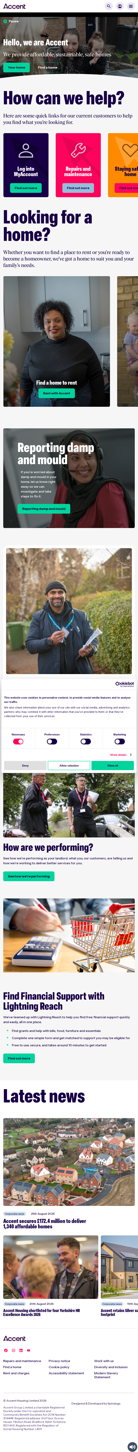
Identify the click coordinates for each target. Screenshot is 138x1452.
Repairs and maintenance (22, 1361)
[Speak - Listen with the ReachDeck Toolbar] (132, 1447)
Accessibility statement (66, 1373)
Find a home (12, 1367)
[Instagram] (13, 1350)
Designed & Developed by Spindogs (96, 1403)
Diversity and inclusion (111, 1367)
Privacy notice (59, 1361)
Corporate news (14, 1213)
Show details (118, 754)
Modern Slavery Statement (106, 1375)
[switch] (52, 741)
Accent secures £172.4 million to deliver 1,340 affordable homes (44, 1224)
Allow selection (69, 765)
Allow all (112, 765)
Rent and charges (16, 1373)
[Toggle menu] (131, 6)
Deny (25, 765)
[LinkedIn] (21, 1350)
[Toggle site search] (109, 6)
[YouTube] (28, 1350)
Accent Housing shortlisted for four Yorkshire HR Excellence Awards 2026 (41, 1313)
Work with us (104, 1361)
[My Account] (120, 6)
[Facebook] (6, 1350)
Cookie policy (59, 1367)
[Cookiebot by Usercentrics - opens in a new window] (118, 684)
